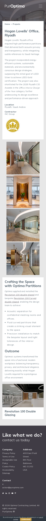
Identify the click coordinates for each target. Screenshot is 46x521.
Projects (16, 24)
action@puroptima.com (13, 487)
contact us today (16, 440)
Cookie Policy (8, 466)
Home (7, 24)
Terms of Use (8, 456)
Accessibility (8, 470)
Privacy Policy (8, 453)
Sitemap (6, 473)
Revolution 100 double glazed (19, 295)
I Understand (25, 519)
